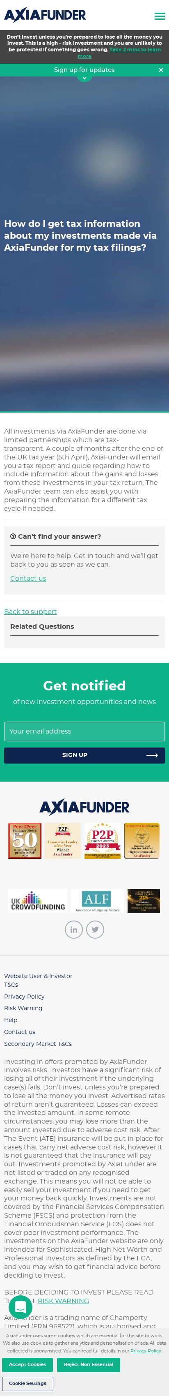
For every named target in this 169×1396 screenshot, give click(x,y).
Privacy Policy (145, 1351)
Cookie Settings (27, 1383)
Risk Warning (23, 1008)
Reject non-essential (88, 1364)
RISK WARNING (63, 1301)
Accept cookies (27, 1364)
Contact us (28, 578)
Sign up (74, 755)
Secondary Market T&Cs (38, 1044)
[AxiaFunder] (45, 13)
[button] (160, 15)
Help (10, 1020)
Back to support (30, 612)
